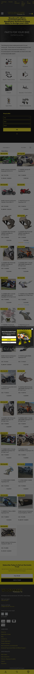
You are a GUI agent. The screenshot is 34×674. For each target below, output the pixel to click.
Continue (9, 339)
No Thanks (9, 342)
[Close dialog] (32, 329)
